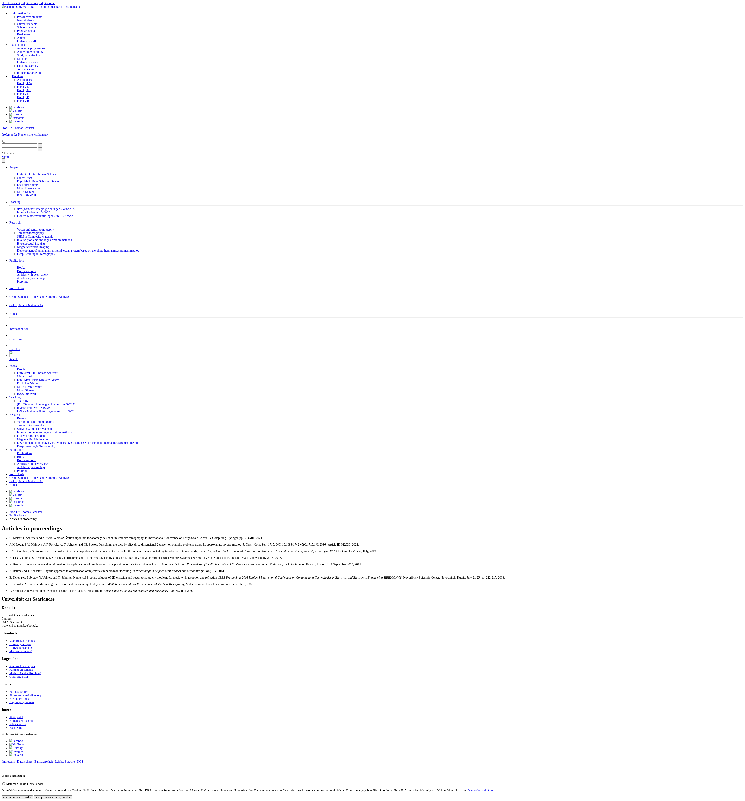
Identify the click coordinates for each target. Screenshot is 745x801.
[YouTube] (16, 110)
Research (15, 222)
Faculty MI (24, 90)
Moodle (22, 58)
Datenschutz (24, 761)
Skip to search (29, 3)
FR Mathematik (70, 6)
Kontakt (14, 313)
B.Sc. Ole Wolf (26, 195)
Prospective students (29, 16)
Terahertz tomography (30, 233)
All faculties (24, 79)
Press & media (26, 30)
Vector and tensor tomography (35, 229)
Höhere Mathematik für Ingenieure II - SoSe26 (45, 216)
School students (26, 27)
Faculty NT (24, 93)
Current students (27, 23)
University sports (27, 62)
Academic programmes (31, 48)
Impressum (8, 761)
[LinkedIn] (16, 121)
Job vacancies (25, 69)
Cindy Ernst (24, 177)
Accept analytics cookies (17, 797)
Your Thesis (16, 288)
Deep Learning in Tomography (36, 254)
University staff (26, 41)
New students (25, 20)
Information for (20, 13)
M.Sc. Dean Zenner (29, 188)
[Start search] (40, 145)
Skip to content (11, 3)
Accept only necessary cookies (53, 797)
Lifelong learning (27, 65)
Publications (16, 260)
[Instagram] (16, 117)
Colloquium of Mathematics (26, 305)
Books (21, 267)
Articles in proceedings (31, 278)
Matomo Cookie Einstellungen (25, 783)
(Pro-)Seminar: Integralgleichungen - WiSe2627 (46, 209)
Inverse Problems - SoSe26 (33, 212)
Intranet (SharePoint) (29, 72)
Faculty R (23, 100)
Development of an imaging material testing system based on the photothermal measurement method (78, 250)
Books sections (26, 271)
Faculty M (23, 86)
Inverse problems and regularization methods (44, 240)
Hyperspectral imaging (31, 243)
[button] (8, 153)
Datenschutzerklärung (481, 790)
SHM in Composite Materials (35, 236)
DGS (80, 761)
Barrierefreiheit (43, 761)
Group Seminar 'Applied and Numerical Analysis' (39, 296)
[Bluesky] (16, 114)
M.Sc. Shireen (26, 191)
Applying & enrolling (30, 51)
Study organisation (28, 55)
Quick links (19, 44)
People (13, 167)
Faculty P (23, 97)
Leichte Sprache (65, 761)
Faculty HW (24, 83)
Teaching (15, 202)
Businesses (23, 34)
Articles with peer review (32, 274)
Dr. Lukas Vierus (27, 184)
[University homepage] (31, 6)
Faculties (17, 76)
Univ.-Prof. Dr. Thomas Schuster (37, 174)
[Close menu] (3, 160)
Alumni (21, 37)
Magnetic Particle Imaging (33, 247)
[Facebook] (16, 107)
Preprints (22, 281)
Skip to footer (47, 3)
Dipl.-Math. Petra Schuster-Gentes (38, 181)
